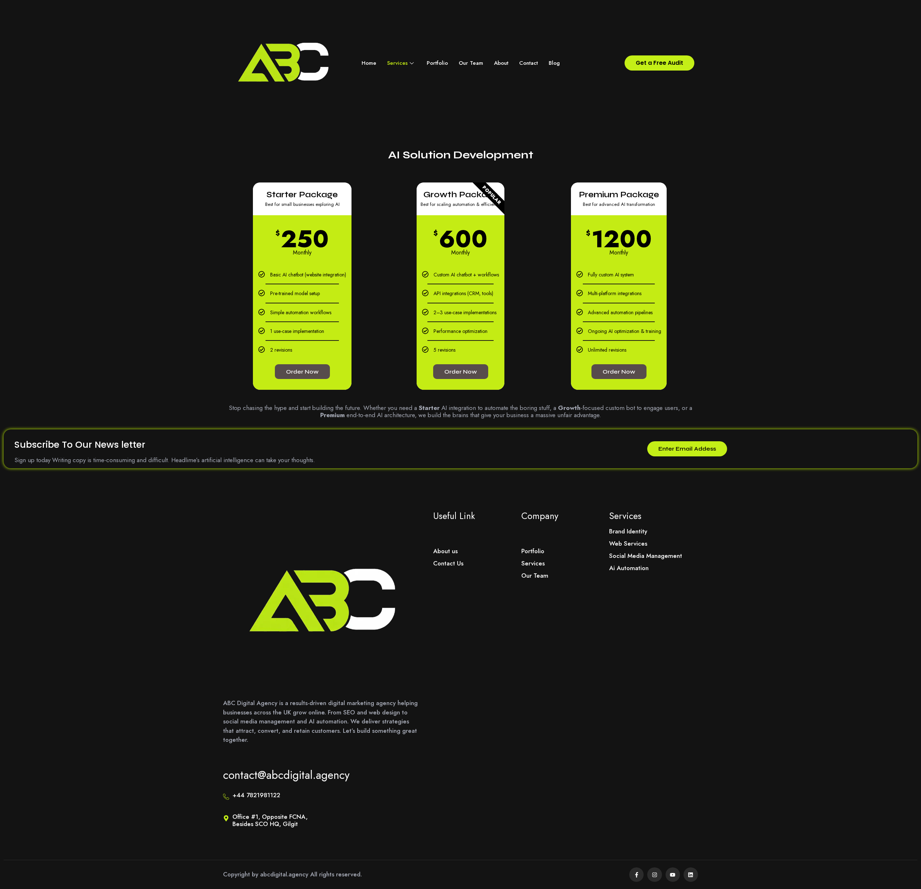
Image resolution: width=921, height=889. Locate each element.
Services (397, 63)
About (501, 63)
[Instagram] (654, 874)
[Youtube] (673, 874)
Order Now (302, 371)
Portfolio (437, 63)
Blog (554, 63)
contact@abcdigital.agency (286, 775)
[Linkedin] (691, 874)
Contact (528, 63)
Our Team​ (471, 63)
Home (369, 63)
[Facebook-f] (636, 874)
